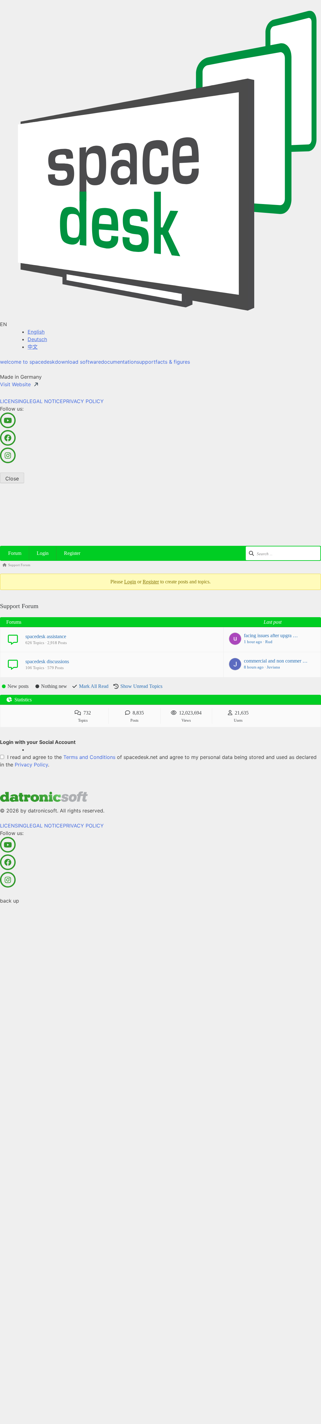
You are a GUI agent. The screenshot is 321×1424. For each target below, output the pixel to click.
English (36, 332)
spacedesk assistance (45, 636)
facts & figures (172, 362)
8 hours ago (254, 667)
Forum (14, 553)
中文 (33, 347)
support (146, 362)
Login (43, 553)
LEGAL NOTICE (45, 401)
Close (12, 478)
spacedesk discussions (47, 661)
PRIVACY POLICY (83, 401)
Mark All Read (93, 686)
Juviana (273, 667)
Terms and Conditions (89, 757)
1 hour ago (253, 641)
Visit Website (15, 384)
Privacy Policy (31, 764)
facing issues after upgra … (271, 635)
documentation (119, 362)
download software (78, 362)
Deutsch (37, 339)
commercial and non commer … (276, 660)
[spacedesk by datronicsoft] (160, 160)
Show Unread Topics (141, 686)
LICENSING (13, 401)
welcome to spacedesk (27, 362)
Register (72, 553)
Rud (268, 641)
